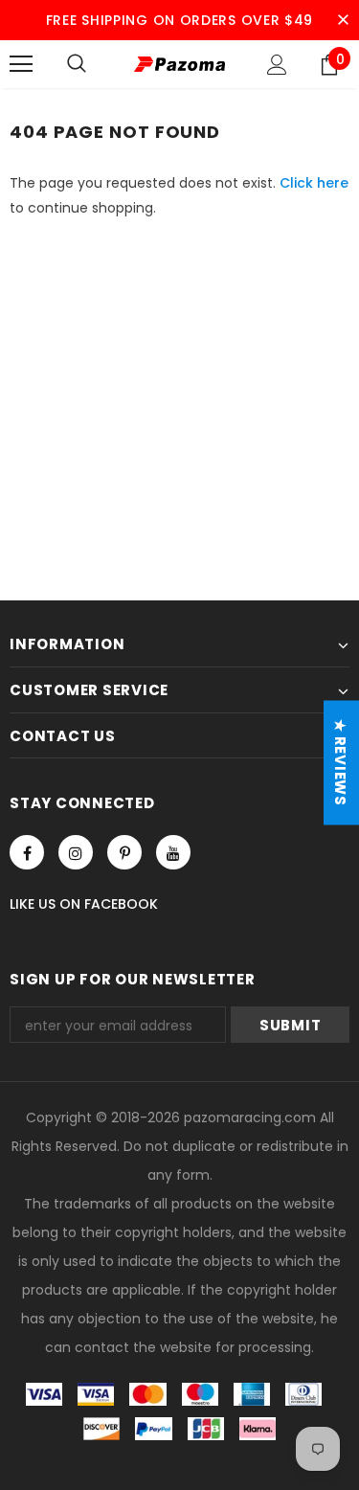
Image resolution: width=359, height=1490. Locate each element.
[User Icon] (277, 65)
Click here (314, 182)
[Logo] (179, 64)
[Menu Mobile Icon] (21, 64)
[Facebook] (27, 852)
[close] (342, 20)
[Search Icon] (76, 64)
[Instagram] (75, 852)
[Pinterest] (124, 852)
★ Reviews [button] (340, 762)
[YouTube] (173, 852)
